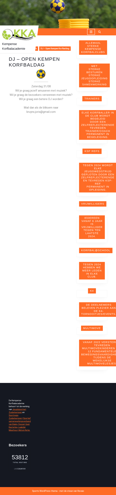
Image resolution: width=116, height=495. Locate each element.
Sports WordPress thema (44, 491)
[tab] (91, 32)
